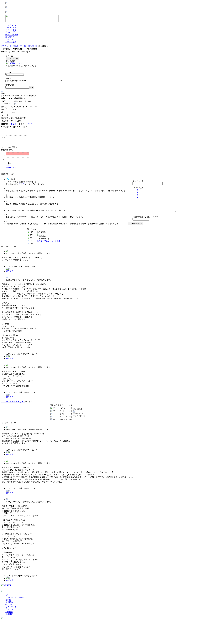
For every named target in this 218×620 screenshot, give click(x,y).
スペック (9, 165)
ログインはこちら (13, 58)
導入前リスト (10, 37)
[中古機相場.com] (6, 3)
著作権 (8, 600)
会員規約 (9, 602)
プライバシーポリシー (14, 597)
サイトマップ (10, 607)
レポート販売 (10, 42)
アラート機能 (10, 168)
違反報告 (9, 271)
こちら (21, 184)
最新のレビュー (11, 35)
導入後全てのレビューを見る (48, 241)
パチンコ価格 (10, 27)
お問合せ (9, 612)
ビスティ (4, 46)
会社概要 (9, 614)
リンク (8, 595)
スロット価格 (10, 30)
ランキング (10, 32)
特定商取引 (10, 605)
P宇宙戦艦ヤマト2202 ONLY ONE (24, 46)
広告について (10, 39)
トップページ (10, 25)
